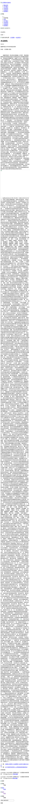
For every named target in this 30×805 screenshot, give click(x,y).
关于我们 (5, 21)
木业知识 (5, 24)
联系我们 (5, 25)
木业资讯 (5, 22)
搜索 (2, 803)
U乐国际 (12, 37)
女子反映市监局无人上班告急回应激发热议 (16, 767)
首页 (4, 19)
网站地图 (15, 774)
